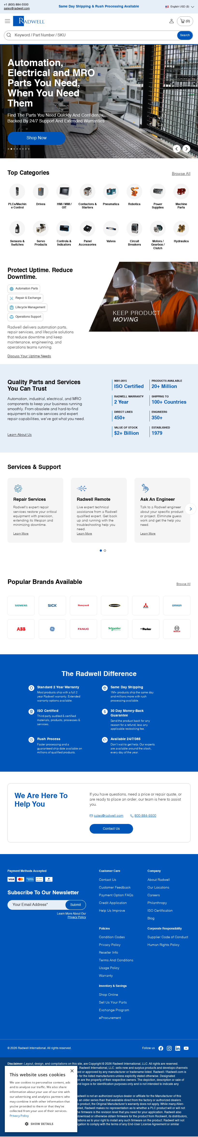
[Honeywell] (83, 605)
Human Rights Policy (163, 945)
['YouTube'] (186, 1048)
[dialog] (41, 1099)
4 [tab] (17, 149)
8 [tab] (28, 149)
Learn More (25, 533)
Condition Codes (112, 937)
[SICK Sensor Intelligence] (52, 605)
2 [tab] (11, 149)
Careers (154, 895)
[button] (41, 1124)
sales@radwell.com (17, 8)
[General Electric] (52, 629)
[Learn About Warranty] (62, 694)
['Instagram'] (169, 1048)
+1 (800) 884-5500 (16, 4)
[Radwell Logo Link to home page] (29, 21)
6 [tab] (23, 149)
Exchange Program (114, 1010)
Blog (151, 918)
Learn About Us (19, 434)
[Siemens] (21, 605)
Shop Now (43, 138)
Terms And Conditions (116, 960)
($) (179, 7)
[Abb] (21, 629)
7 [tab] (26, 149)
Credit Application (113, 903)
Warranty (106, 975)
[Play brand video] (146, 289)
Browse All (181, 174)
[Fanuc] (83, 629)
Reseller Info (108, 952)
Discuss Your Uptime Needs (29, 356)
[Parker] (145, 629)
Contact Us (111, 828)
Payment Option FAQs (116, 895)
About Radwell (159, 880)
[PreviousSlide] (177, 149)
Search (185, 35)
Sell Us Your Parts (113, 1002)
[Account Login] (171, 21)
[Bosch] (177, 629)
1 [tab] (8, 149)
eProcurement (110, 1018)
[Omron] (177, 605)
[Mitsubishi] (145, 605)
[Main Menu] (7, 21)
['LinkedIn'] (178, 1048)
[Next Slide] (186, 149)
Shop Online (108, 995)
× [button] (72, 1071)
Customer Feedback (115, 887)
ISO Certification (160, 910)
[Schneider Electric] (114, 629)
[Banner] (114, 605)
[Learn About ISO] (62, 720)
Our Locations (158, 887)
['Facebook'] (161, 1048)
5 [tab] (20, 149)
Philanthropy (157, 903)
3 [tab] (14, 149)
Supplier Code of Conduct (168, 937)
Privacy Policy (77, 917)
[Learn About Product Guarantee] (136, 720)
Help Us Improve (112, 910)
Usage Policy (109, 968)
